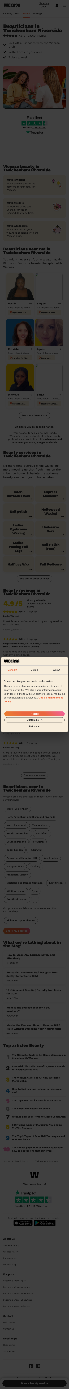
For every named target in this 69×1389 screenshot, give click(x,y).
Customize (33, 719)
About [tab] (56, 669)
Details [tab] (35, 669)
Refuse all (34, 726)
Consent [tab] (12, 669)
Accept (35, 713)
